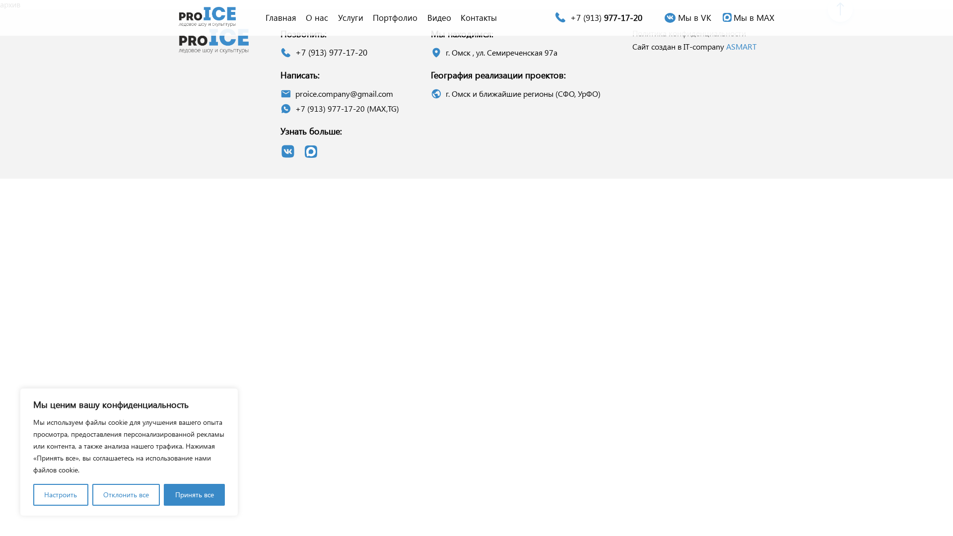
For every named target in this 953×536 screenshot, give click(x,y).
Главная (281, 17)
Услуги (350, 17)
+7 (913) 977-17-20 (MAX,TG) (347, 108)
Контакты (479, 17)
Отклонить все (126, 494)
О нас (317, 17)
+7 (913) (606, 17)
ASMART (741, 46)
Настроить (60, 494)
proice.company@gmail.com (344, 93)
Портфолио (395, 17)
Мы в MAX (754, 17)
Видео (439, 17)
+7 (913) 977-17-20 (331, 52)
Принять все (194, 494)
